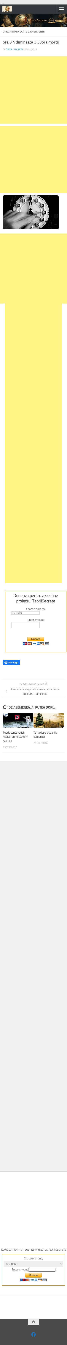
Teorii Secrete (14, 49)
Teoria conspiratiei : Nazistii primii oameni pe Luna (15, 737)
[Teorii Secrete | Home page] (8, 9)
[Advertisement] (33, 90)
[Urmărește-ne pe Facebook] (33, 1334)
